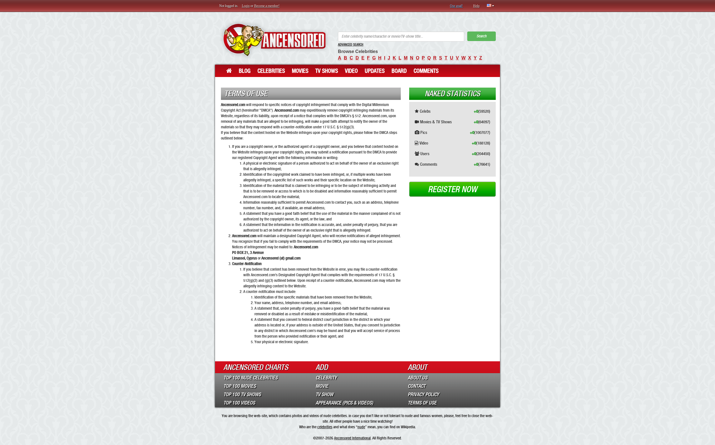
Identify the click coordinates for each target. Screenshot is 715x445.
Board (399, 71)
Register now (452, 189)
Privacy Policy (423, 394)
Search (481, 36)
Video (351, 71)
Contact (416, 386)
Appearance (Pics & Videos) (344, 403)
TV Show (324, 394)
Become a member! (267, 6)
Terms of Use (422, 403)
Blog (245, 71)
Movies (300, 71)
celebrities (324, 427)
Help (476, 6)
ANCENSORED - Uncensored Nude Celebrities (274, 40)
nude (361, 427)
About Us (417, 378)
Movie (322, 386)
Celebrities (271, 71)
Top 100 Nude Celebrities (250, 378)
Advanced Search (350, 45)
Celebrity (326, 378)
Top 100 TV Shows (242, 394)
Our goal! (456, 6)
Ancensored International (352, 438)
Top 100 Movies (239, 386)
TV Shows (326, 71)
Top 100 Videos (239, 403)
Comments (426, 71)
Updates (375, 71)
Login (246, 6)
